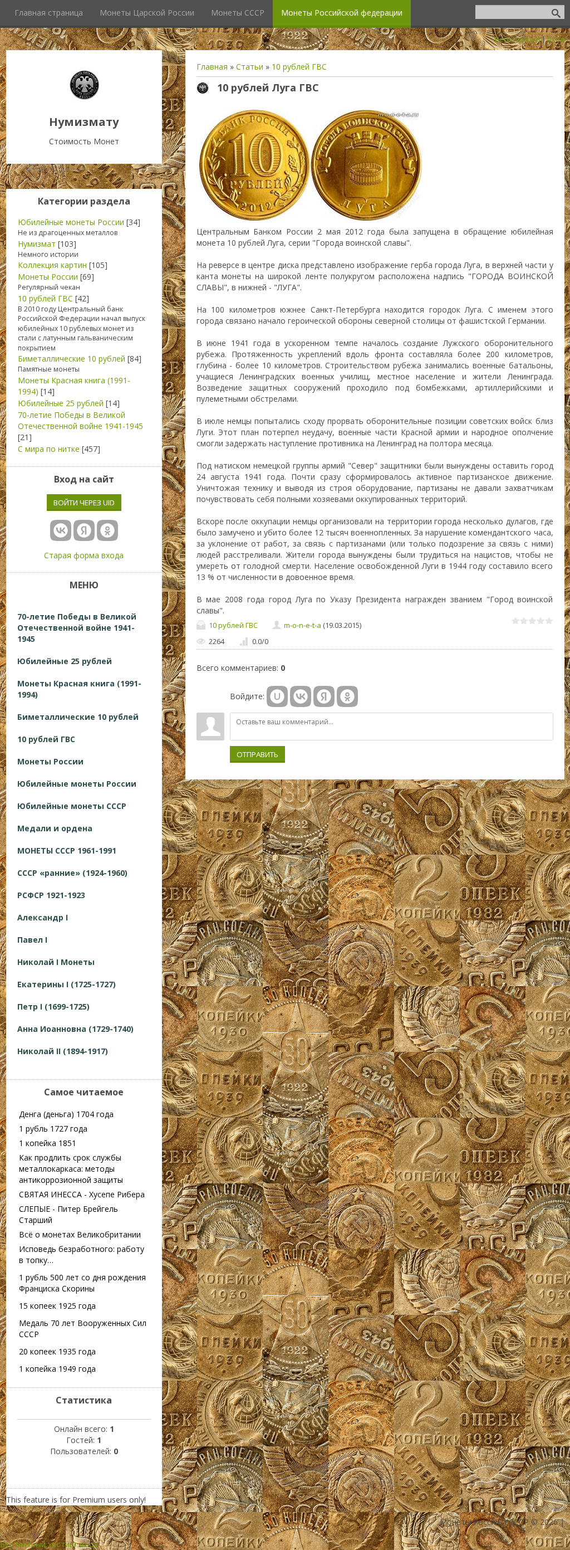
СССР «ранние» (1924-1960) (72, 872)
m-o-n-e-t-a (302, 625)
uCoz (89, 1544)
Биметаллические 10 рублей (71, 358)
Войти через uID (84, 503)
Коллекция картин (52, 265)
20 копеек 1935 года (57, 1351)
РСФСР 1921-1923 (51, 895)
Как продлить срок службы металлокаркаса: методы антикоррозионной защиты (71, 1168)
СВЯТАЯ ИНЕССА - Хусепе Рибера (82, 1194)
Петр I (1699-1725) (53, 1006)
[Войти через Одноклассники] (347, 696)
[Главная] (84, 96)
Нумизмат (37, 243)
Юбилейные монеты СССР (71, 806)
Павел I (32, 939)
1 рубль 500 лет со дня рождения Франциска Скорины (82, 1283)
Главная (212, 66)
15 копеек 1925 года (57, 1305)
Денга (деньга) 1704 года (66, 1114)
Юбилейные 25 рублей (61, 403)
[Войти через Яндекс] (324, 696)
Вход (555, 39)
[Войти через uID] (277, 696)
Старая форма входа (84, 555)
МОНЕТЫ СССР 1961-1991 (66, 850)
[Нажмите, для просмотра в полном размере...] (310, 220)
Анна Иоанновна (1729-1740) (75, 1028)
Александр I (42, 917)
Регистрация (517, 39)
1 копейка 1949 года (57, 1368)
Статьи (249, 66)
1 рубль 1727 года (53, 1128)
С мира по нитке (49, 448)
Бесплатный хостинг (38, 1544)
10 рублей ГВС (299, 66)
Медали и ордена (54, 828)
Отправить (257, 754)
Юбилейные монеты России (71, 222)
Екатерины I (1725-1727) (66, 984)
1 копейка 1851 (47, 1143)
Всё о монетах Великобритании (80, 1234)
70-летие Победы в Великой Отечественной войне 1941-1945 (80, 420)
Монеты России (48, 276)
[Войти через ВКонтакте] (300, 696)
